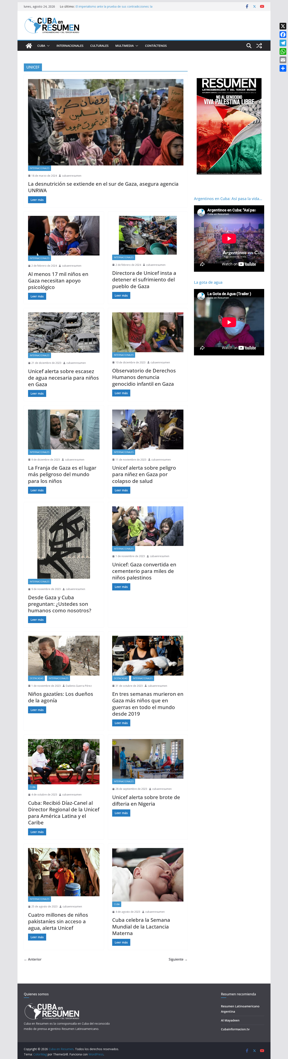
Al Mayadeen (230, 1020)
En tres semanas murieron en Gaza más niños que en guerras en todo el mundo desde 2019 (147, 703)
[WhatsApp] (283, 51)
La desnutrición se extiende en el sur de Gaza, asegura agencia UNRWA (103, 187)
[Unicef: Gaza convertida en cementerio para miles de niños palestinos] (148, 526)
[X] (283, 26)
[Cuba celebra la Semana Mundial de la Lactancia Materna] (148, 875)
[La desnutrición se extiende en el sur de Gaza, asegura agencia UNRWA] (105, 122)
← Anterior (33, 959)
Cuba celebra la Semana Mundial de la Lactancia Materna (141, 926)
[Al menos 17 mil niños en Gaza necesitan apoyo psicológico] (64, 235)
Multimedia (124, 46)
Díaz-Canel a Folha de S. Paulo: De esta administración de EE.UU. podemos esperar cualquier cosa (115, 8)
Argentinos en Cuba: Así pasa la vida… (228, 198)
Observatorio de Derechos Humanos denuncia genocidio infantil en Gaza (144, 377)
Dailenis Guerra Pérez (79, 686)
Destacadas (36, 678)
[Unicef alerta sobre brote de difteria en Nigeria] (148, 759)
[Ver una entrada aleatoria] (259, 46)
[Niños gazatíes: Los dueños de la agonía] (64, 655)
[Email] (283, 60)
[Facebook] (283, 34)
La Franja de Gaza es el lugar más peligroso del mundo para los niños (62, 474)
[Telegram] (283, 43)
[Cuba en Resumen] (29, 46)
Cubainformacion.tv (235, 1029)
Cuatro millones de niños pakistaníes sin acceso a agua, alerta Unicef (58, 921)
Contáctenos (156, 46)
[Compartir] (283, 68)
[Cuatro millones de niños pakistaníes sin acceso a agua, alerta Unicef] (64, 872)
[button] (47, 46)
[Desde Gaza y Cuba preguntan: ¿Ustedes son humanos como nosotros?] (64, 542)
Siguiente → (178, 959)
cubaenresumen (71, 175)
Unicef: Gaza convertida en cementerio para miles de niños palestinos (144, 571)
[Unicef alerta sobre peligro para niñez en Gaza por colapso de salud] (148, 429)
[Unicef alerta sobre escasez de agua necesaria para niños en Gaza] (64, 332)
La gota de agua (208, 282)
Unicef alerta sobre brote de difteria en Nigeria (146, 800)
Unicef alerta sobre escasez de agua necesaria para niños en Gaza (63, 378)
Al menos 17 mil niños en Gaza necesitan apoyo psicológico (58, 280)
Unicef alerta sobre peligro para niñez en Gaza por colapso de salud (144, 474)
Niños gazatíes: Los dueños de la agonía (60, 697)
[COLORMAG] (52, 1005)
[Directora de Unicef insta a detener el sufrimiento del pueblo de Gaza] (148, 235)
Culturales (99, 46)
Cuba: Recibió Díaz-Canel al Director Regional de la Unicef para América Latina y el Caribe (63, 812)
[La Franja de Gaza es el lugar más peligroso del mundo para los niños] (64, 429)
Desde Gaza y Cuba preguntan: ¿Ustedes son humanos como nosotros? (60, 604)
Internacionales (70, 46)
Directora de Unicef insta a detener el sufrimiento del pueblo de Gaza (144, 279)
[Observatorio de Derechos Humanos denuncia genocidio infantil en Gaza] (148, 332)
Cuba (41, 46)
